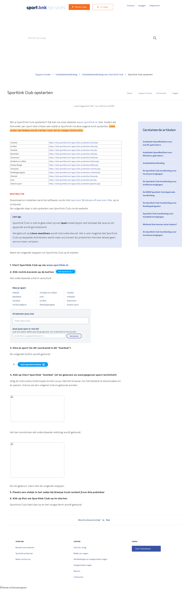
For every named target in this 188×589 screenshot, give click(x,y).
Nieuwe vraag (80, 7)
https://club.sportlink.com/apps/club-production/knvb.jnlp (73, 143)
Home (129, 93)
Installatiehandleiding (67, 74)
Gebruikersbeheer (127, 50)
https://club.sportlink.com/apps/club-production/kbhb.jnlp (73, 165)
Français (130, 5)
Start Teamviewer (143, 548)
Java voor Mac (104, 200)
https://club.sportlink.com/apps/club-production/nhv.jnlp (73, 150)
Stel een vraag (80, 547)
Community (161, 93)
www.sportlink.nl (87, 122)
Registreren (155, 5)
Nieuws (77, 571)
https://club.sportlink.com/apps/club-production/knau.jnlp (73, 176)
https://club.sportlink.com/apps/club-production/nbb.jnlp (73, 154)
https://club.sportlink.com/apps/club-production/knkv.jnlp (73, 146)
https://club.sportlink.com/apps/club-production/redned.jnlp (74, 172)
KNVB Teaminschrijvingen (88, 50)
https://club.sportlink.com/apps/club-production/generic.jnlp (74, 184)
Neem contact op (23, 559)
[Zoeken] (154, 38)
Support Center (43, 74)
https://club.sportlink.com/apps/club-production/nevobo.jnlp (74, 169)
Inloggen (142, 5)
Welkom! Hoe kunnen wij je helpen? (160, 224)
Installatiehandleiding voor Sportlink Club (103, 74)
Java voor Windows (82, 200)
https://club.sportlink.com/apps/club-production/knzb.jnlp (73, 157)
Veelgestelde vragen (83, 565)
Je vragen (104, 7)
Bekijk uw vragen (81, 553)
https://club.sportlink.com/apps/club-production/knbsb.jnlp (74, 161)
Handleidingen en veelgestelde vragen (90, 559)
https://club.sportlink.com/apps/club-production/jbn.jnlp (73, 180)
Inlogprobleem (109, 50)
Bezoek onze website (25, 547)
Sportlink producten (24, 553)
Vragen (175, 93)
